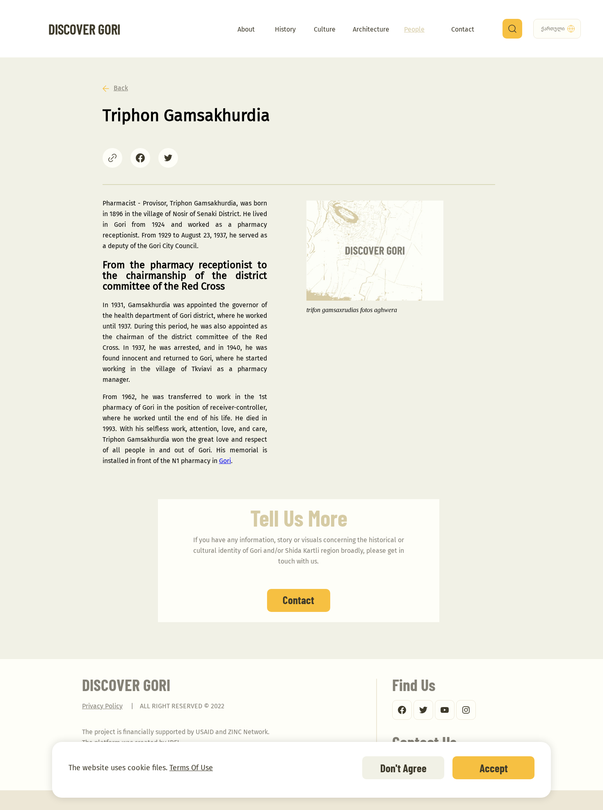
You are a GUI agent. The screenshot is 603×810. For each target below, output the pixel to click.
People (414, 29)
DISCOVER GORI (84, 26)
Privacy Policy (102, 706)
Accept (494, 767)
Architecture (371, 29)
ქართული (557, 29)
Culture (325, 29)
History (285, 29)
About (246, 29)
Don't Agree (403, 767)
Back (121, 88)
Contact (462, 29)
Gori (225, 461)
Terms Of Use (191, 767)
